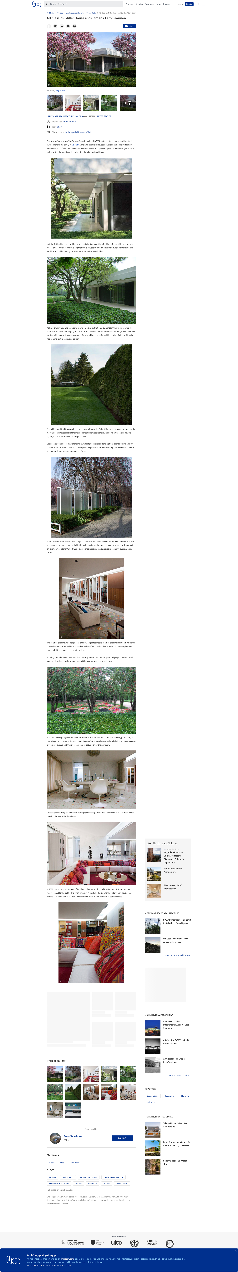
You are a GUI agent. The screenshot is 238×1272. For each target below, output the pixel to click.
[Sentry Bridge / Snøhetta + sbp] (152, 1167)
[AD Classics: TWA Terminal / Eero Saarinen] (152, 1046)
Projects (129, 4)
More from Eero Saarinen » (180, 1075)
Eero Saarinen (69, 121)
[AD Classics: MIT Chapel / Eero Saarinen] (152, 1065)
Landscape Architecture (60, 116)
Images (166, 4)
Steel (62, 1162)
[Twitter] (55, 26)
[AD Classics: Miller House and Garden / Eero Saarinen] (55, 1074)
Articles (139, 4)
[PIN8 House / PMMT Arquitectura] (154, 891)
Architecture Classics (88, 1177)
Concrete (75, 1162)
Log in (180, 4)
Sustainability (152, 1096)
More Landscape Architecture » (178, 955)
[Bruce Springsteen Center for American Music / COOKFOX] (152, 1148)
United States (103, 116)
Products (149, 4)
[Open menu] (203, 4)
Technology (170, 1096)
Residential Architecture (59, 1183)
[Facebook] (49, 26)
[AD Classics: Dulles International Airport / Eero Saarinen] (152, 1028)
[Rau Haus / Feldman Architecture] (154, 874)
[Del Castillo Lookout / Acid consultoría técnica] (152, 945)
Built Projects (68, 1177)
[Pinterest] (74, 26)
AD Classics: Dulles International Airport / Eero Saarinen (176, 1025)
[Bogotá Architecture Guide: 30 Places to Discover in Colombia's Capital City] (154, 855)
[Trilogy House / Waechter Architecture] (152, 1130)
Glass (51, 1162)
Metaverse (151, 1102)
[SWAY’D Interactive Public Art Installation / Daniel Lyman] (152, 926)
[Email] (68, 26)
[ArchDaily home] (36, 4)
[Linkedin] (62, 26)
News (158, 4)
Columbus (76, 144)
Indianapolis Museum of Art (78, 132)
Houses (79, 116)
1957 (59, 126)
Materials (185, 1096)
